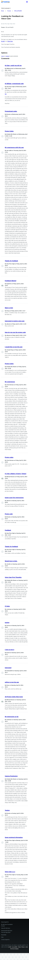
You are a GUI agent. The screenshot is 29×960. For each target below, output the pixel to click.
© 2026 (9, 946)
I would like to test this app (13, 347)
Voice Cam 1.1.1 (10, 871)
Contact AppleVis (5, 939)
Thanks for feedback (11, 261)
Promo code (9, 514)
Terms (19, 946)
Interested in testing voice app (14, 321)
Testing (7, 810)
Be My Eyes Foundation (7, 924)
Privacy (23, 946)
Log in (2, 56)
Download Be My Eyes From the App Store (6, 931)
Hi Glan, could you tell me (13, 65)
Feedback (8, 530)
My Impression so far (11, 716)
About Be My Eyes (5, 928)
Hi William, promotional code (14, 83)
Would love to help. (11, 561)
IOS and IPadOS (18, 10)
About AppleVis (5, 922)
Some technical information (14, 837)
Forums (9, 10)
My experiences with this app (14, 147)
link (5, 94)
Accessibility (14, 946)
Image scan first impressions (14, 497)
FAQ (2, 937)
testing (7, 622)
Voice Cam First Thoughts (13, 577)
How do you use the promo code (15, 332)
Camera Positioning (11, 776)
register (7, 56)
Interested (8, 667)
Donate (3, 926)
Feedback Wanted (10, 280)
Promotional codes (11, 111)
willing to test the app (12, 682)
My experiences (10, 381)
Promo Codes (9, 131)
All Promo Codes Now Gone (14, 696)
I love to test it (9, 649)
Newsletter (3, 934)
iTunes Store (10, 41)
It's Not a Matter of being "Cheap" (15, 473)
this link (3, 41)
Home (2, 10)
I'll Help (7, 606)
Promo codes (9, 457)
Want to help (9, 308)
